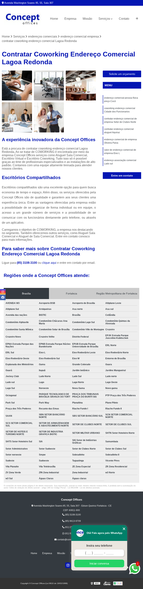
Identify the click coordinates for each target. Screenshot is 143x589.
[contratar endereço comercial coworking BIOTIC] (49, 86)
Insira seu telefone (99, 545)
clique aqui (49, 262)
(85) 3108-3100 (27, 262)
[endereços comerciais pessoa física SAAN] (17, 86)
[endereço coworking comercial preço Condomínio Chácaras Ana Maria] (81, 86)
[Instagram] (68, 565)
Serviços (104, 18)
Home (54, 18)
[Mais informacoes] (137, 18)
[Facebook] (3, 297)
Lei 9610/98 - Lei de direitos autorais (83, 488)
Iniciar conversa (99, 563)
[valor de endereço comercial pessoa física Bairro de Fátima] (49, 117)
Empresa (70, 18)
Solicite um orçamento (122, 73)
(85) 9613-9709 (72, 521)
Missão (87, 18)
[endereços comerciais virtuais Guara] (17, 117)
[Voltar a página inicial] (23, 19)
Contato (124, 18)
